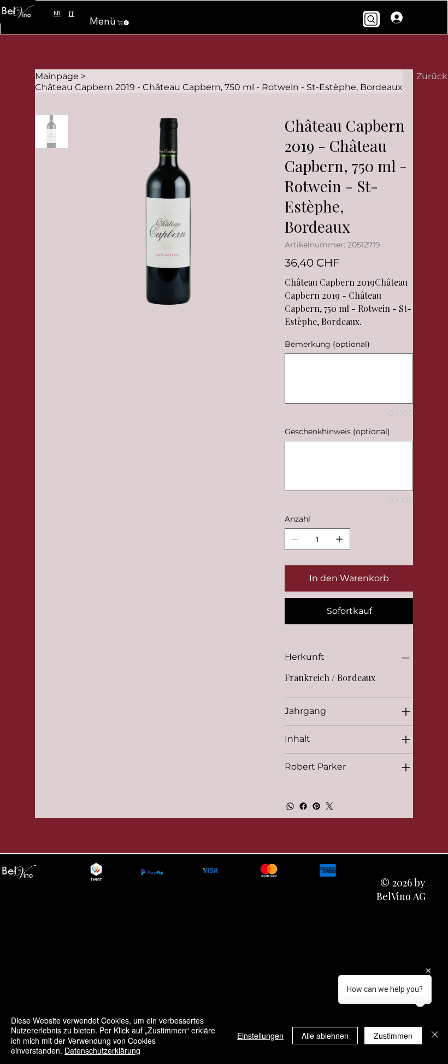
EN (57, 13)
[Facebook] (303, 806)
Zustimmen (393, 1035)
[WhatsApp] (290, 806)
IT (71, 13)
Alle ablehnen (325, 1035)
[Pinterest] (316, 806)
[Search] (371, 19)
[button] (123, 22)
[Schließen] (434, 1035)
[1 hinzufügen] (339, 539)
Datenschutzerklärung (102, 1050)
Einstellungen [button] (260, 1035)
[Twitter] (329, 806)
